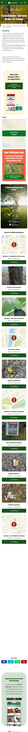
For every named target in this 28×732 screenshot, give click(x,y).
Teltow (16, 9)
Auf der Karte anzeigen (14, 133)
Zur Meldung (14, 262)
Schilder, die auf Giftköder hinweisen (14, 536)
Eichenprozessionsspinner (14, 287)
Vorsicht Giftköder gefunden (14, 443)
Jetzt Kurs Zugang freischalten (15, 176)
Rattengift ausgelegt (14, 349)
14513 (20, 9)
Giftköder (11, 9)
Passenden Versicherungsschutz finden (14, 86)
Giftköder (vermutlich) (14, 380)
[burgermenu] (2, 2)
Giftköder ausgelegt (14, 505)
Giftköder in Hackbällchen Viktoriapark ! (14, 256)
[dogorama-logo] (12, 2)
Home (7, 9)
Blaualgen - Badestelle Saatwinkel (14, 318)
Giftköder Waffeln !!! (14, 474)
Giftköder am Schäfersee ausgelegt (14, 411)
